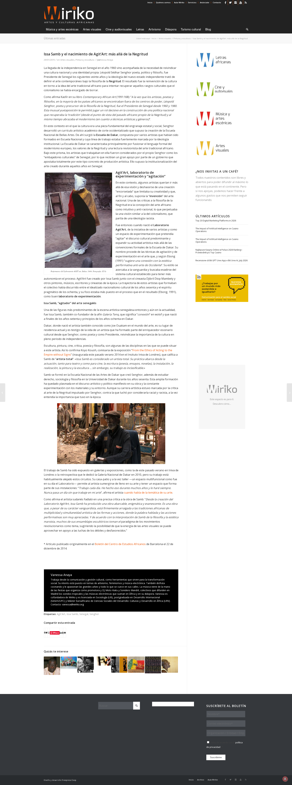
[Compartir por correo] (65, 632)
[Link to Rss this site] (245, 2)
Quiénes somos (163, 2)
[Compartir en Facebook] (44, 632)
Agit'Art (61, 614)
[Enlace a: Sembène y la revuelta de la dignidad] (119, 665)
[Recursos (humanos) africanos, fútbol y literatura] (289, 392)
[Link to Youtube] (240, 2)
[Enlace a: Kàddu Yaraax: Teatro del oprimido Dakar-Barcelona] (69, 663)
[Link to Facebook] (225, 2)
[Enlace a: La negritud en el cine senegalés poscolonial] (85, 665)
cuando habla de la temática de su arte (148, 492)
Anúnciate (204, 2)
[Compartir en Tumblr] (63, 632)
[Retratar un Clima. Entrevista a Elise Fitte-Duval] (2, 392)
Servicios (192, 2)
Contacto (217, 2)
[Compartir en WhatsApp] (49, 632)
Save (57, 633)
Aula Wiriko (179, 2)
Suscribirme (216, 757)
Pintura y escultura (85, 59)
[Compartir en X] (46, 632)
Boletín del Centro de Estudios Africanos (120, 544)
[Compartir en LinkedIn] (61, 632)
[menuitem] (150, 2)
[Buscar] (246, 29)
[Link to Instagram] (235, 2)
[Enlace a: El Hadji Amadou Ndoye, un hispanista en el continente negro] (52, 666)
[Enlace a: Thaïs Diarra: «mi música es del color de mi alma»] (102, 661)
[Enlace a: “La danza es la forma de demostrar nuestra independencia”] (170, 665)
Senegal (83, 614)
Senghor (94, 614)
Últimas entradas (54, 38)
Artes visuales (67, 59)
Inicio (150, 2)
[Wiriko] (69, 15)
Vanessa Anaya (105, 59)
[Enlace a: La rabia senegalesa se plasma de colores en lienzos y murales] (136, 665)
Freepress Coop (69, 780)
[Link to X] (230, 2)
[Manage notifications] (285, 779)
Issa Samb (72, 614)
